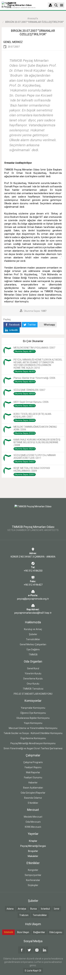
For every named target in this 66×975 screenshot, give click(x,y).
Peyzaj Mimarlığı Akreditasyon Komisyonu (33, 743)
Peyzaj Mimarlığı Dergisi (33, 846)
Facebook (14, 324)
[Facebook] (21, 950)
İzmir (56, 908)
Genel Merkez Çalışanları (33, 644)
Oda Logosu (55, 932)
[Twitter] (29, 950)
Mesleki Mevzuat (33, 816)
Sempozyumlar (33, 875)
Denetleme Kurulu (33, 678)
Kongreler (33, 870)
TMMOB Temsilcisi (33, 688)
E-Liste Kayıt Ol (33, 970)
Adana (10, 908)
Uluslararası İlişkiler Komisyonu (33, 718)
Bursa (33, 908)
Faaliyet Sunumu (33, 777)
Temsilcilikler (33, 639)
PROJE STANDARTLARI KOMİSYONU (33, 693)
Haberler (33, 782)
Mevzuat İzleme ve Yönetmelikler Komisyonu (33, 728)
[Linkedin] (44, 950)
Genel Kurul (33, 668)
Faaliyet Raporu (33, 767)
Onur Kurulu (33, 683)
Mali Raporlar (33, 772)
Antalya (22, 908)
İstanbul (45, 908)
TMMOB (33, 654)
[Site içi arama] (56, 5)
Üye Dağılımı (33, 649)
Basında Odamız (33, 797)
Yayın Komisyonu (33, 723)
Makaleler (33, 856)
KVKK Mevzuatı (33, 827)
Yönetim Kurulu (33, 673)
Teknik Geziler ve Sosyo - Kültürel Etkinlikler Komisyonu (33, 733)
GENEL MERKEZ (13, 42)
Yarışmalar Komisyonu (33, 707)
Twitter (31, 324)
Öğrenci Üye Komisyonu (33, 713)
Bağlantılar (39, 932)
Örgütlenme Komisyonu (33, 738)
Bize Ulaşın (23, 932)
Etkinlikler (33, 803)
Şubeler (33, 634)
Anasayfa (32, 18)
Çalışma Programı (33, 762)
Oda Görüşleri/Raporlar (33, 792)
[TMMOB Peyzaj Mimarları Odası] (33, 513)
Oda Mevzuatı (33, 821)
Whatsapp (49, 324)
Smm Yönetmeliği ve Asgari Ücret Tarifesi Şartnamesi (33, 748)
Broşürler (33, 851)
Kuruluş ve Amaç (33, 629)
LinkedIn (13, 330)
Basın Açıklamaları (33, 787)
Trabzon (23, 915)
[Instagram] (36, 950)
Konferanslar (33, 880)
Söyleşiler (33, 885)
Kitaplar (33, 841)
